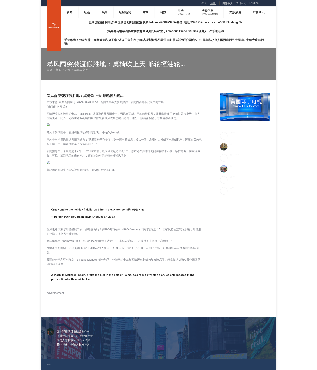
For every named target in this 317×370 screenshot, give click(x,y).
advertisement (55, 293)
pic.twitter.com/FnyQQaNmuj (126, 209)
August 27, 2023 (104, 216)
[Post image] (223, 135)
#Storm (102, 209)
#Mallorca (90, 209)
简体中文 (227, 3)
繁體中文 (241, 3)
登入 (204, 3)
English (254, 3)
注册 (213, 3)
